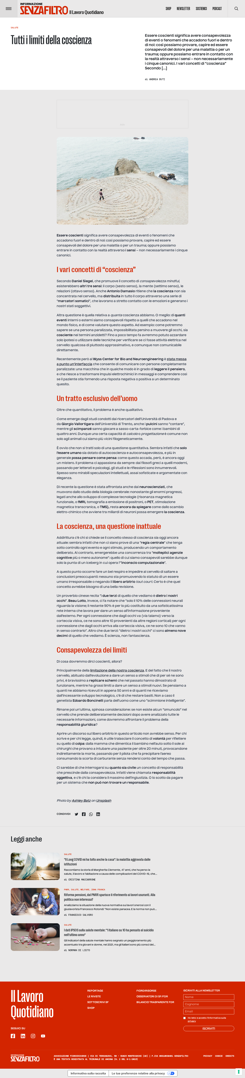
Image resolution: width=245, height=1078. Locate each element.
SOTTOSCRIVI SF (98, 1002)
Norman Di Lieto (79, 950)
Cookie (219, 1056)
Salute (14, 27)
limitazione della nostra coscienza (117, 670)
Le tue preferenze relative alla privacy (138, 1073)
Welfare (85, 889)
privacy (192, 1021)
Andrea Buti (157, 79)
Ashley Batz (81, 800)
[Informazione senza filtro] (25, 1058)
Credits (229, 1056)
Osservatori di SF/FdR (152, 996)
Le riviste (94, 996)
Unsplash (103, 800)
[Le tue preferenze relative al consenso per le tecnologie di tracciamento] (238, 1071)
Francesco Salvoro (80, 914)
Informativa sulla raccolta (88, 1073)
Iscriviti (208, 1028)
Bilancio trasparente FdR (155, 1002)
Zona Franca (98, 889)
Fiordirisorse (146, 991)
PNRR (66, 889)
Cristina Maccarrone (82, 879)
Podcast (217, 8)
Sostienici (201, 8)
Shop (168, 8)
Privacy (207, 1056)
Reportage (95, 991)
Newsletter (183, 8)
